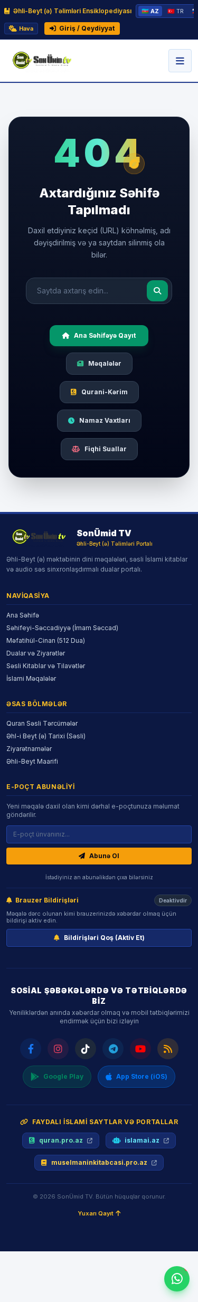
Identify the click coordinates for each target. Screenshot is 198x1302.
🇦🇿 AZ (150, 11)
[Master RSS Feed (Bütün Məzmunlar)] (167, 1048)
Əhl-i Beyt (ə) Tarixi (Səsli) (46, 736)
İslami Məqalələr (31, 678)
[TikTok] (85, 1048)
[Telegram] (113, 1048)
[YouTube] (140, 1048)
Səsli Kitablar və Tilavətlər (45, 666)
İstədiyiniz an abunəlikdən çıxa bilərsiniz (99, 877)
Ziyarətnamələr (29, 749)
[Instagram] (58, 1048)
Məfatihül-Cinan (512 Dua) (45, 640)
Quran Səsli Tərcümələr (42, 723)
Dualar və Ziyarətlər (35, 653)
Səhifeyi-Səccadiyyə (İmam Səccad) (62, 628)
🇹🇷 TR (175, 11)
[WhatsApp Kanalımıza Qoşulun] (177, 1278)
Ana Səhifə (22, 615)
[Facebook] (30, 1048)
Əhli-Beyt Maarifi (32, 761)
